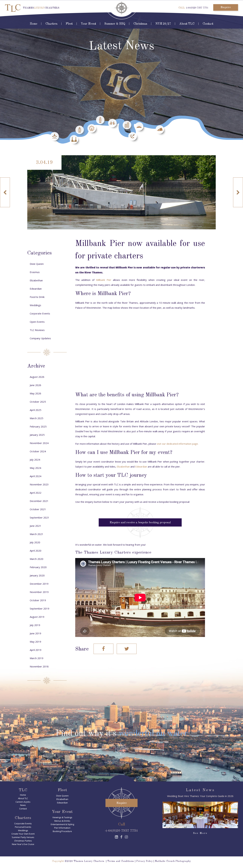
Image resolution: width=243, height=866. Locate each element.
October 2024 (38, 451)
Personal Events (23, 826)
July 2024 (35, 459)
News (23, 805)
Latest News (200, 790)
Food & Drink (37, 297)
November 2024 (39, 443)
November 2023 (39, 484)
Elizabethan (123, 466)
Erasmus (35, 272)
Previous (5, 192)
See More (200, 833)
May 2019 (35, 641)
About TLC (186, 23)
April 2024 (35, 476)
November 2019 (39, 592)
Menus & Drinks (62, 820)
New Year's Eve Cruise (23, 844)
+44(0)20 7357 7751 (197, 8)
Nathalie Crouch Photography (173, 861)
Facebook (103, 649)
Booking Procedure (62, 831)
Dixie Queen (37, 263)
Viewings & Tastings (62, 817)
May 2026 (35, 393)
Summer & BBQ (114, 23)
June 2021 (35, 525)
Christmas (140, 23)
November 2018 (39, 666)
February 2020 (38, 567)
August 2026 (37, 376)
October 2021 (38, 509)
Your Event (88, 23)
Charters (51, 23)
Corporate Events (40, 313)
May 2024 (35, 467)
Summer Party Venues (23, 837)
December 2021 (39, 501)
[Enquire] (121, 818)
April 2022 (35, 492)
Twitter (127, 649)
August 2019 (37, 616)
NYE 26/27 (163, 23)
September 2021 (39, 517)
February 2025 (38, 426)
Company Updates (40, 338)
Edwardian (141, 466)
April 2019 (35, 650)
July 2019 (35, 625)
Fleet (69, 23)
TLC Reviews (37, 330)
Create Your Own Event (23, 833)
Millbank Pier (103, 279)
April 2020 (35, 550)
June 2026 (35, 385)
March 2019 (36, 658)
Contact (208, 23)
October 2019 (38, 600)
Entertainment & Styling (62, 824)
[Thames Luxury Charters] (12, 8)
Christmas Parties (23, 840)
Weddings (35, 305)
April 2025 (35, 410)
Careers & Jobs (23, 801)
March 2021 (36, 534)
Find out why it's (121, 733)
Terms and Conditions (120, 861)
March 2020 (36, 559)
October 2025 (38, 401)
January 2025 (37, 434)
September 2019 (39, 608)
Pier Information (62, 827)
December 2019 (39, 583)
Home (33, 23)
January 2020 (37, 575)
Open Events (37, 321)
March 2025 (36, 418)
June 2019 (35, 633)
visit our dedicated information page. (177, 443)
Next (238, 192)
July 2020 (35, 542)
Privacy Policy (144, 861)
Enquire (226, 7)
